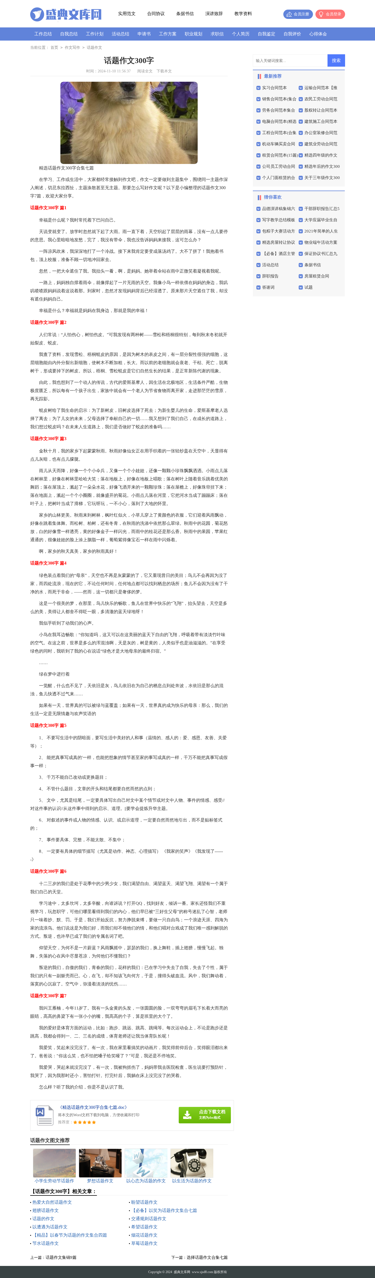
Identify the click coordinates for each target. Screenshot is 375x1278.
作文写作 (72, 48)
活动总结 (120, 34)
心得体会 (318, 34)
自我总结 (69, 34)
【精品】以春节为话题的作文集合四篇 (69, 1235)
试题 (308, 287)
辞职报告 (270, 276)
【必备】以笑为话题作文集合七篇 (164, 1210)
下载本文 (164, 71)
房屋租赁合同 (316, 276)
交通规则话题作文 (148, 1218)
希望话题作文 (144, 1227)
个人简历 (241, 34)
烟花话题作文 (144, 1235)
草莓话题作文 (144, 1243)
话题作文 (94, 48)
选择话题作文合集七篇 (207, 1257)
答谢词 (268, 287)
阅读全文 (145, 71)
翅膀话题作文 (45, 1210)
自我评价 (292, 34)
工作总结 (43, 34)
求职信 (217, 34)
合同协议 (156, 13)
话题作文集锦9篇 (61, 1257)
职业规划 (193, 34)
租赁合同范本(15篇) (280, 155)
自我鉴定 (266, 34)
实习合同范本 (274, 88)
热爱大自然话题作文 (52, 1202)
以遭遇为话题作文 (50, 1227)
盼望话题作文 (144, 1202)
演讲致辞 (214, 13)
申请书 (144, 34)
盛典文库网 (182, 1272)
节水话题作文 (45, 1243)
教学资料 (243, 13)
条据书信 (185, 13)
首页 (54, 48)
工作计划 (94, 34)
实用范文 (127, 13)
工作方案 (168, 34)
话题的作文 (43, 1218)
